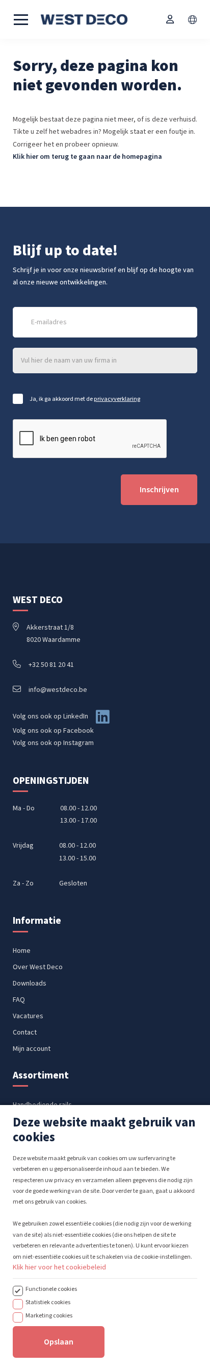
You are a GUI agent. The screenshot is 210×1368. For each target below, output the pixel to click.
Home (22, 951)
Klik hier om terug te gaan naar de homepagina (87, 157)
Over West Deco (38, 967)
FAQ (19, 1000)
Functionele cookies (51, 1288)
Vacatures (28, 1016)
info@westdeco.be (58, 690)
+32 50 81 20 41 (51, 665)
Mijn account (31, 1049)
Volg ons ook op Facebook (53, 731)
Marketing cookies (48, 1315)
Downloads (29, 983)
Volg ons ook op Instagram (53, 743)
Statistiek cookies (47, 1302)
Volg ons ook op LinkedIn (50, 716)
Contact (25, 1032)
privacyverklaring (117, 398)
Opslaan (58, 1342)
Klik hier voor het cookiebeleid (59, 1267)
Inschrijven (159, 489)
